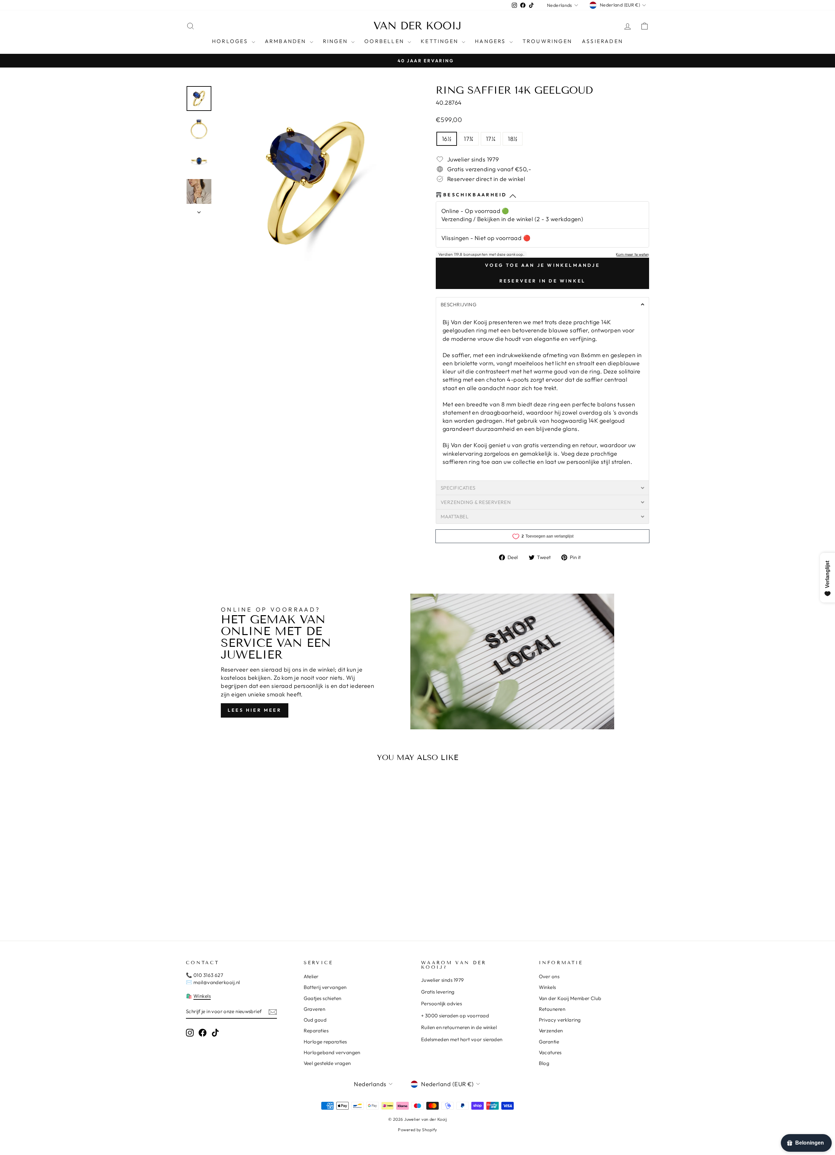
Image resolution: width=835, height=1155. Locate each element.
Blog (544, 1063)
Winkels (202, 996)
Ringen (336, 41)
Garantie (549, 1042)
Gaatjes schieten (323, 998)
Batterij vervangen (325, 987)
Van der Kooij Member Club (570, 998)
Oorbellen (385, 41)
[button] (542, 304)
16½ (446, 139)
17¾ (468, 139)
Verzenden (551, 1030)
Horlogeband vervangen (332, 1052)
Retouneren (552, 1009)
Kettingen (440, 41)
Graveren (315, 1009)
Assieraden (602, 41)
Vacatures (550, 1052)
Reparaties (316, 1030)
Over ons (549, 976)
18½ (512, 139)
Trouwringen (547, 41)
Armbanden (286, 41)
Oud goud (315, 1020)
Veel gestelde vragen (327, 1063)
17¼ (490, 139)
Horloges (231, 41)
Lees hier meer (254, 710)
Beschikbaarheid (475, 195)
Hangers (491, 41)
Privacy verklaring (560, 1020)
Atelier (311, 976)
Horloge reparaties (325, 1042)
